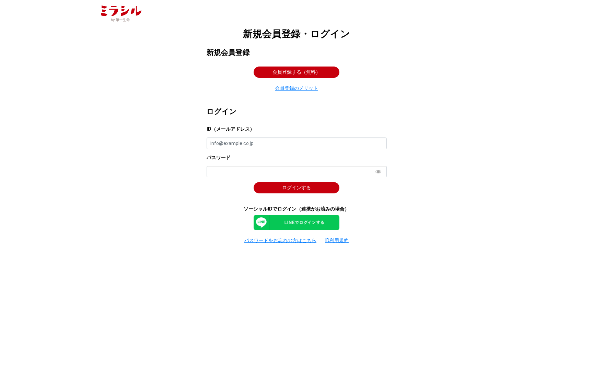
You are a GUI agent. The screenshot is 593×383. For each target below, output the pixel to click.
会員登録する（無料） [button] (296, 72)
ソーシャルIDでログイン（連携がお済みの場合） (296, 209)
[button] (296, 88)
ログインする (296, 187)
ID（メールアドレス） (231, 129)
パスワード (219, 157)
